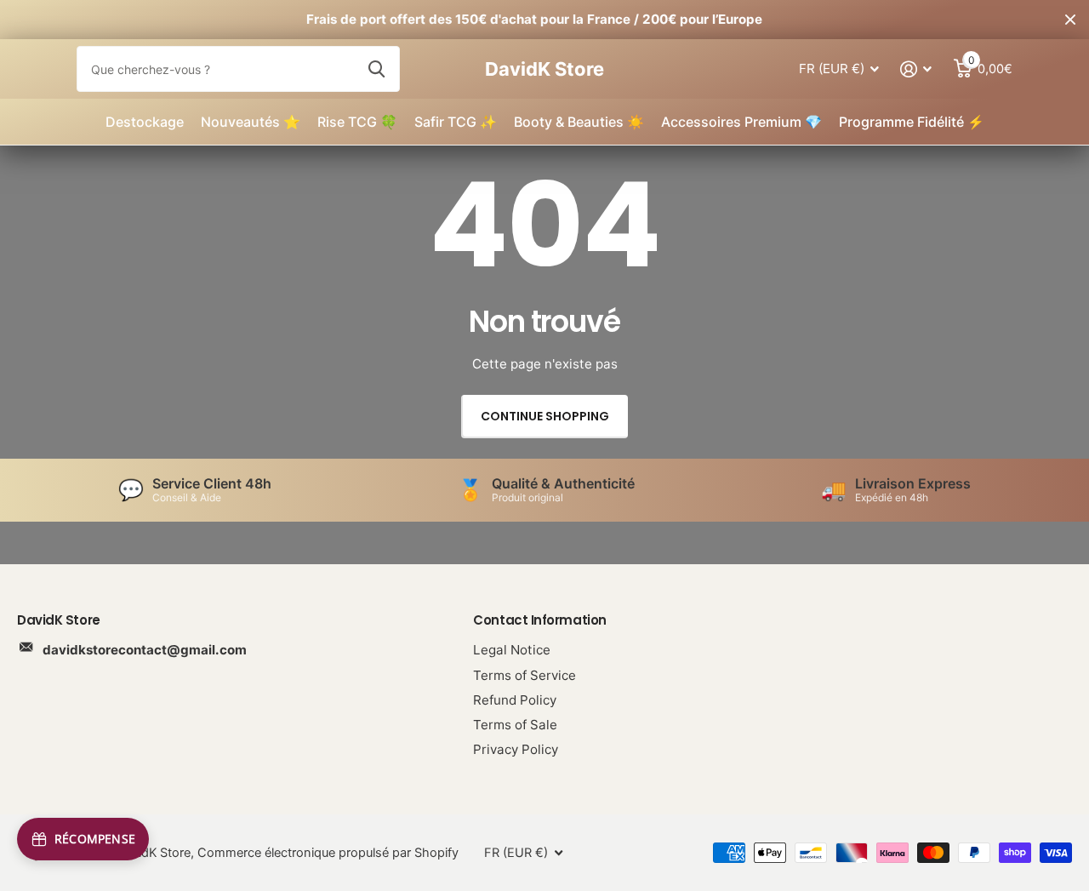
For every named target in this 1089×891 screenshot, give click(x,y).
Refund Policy (514, 700)
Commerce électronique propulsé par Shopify (328, 852)
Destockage (144, 121)
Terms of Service (524, 675)
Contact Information (539, 620)
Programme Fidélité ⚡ (911, 121)
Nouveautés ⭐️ (250, 121)
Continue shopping (545, 416)
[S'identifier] (916, 69)
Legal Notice (511, 650)
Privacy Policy (515, 749)
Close (1070, 19)
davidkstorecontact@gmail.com (145, 650)
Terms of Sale (515, 725)
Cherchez (376, 69)
